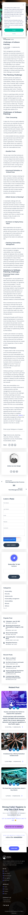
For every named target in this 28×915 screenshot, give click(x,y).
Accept (14, 30)
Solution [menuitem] (6, 891)
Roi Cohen (8, 634)
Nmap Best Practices (11, 642)
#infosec (11, 437)
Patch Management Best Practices (14, 482)
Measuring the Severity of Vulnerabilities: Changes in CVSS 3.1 (14, 627)
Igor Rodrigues (12, 429)
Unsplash (20, 429)
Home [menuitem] (5, 871)
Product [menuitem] (6, 889)
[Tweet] (12, 445)
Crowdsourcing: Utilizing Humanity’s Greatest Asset (13, 677)
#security (5, 437)
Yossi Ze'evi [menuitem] (7, 873)
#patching (17, 435)
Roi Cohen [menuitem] (6, 880)
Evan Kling (8, 659)
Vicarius (9, 795)
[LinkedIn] (6, 905)
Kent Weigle (7, 47)
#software (16, 437)
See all (5, 608)
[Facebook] (3, 905)
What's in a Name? (11, 658)
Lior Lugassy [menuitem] (7, 878)
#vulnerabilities (7, 440)
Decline (14, 33)
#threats (7, 603)
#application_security (8, 439)
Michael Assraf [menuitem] (7, 875)
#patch (14, 440)
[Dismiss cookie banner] (23, 5)
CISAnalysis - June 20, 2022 (13, 621)
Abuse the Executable (12, 632)
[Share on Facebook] (9, 445)
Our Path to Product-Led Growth (15, 662)
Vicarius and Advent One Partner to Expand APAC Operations (15, 671)
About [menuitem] (5, 893)
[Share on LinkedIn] (15, 445)
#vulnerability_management (12, 598)
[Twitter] (4, 905)
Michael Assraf (9, 640)
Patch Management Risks (16, 490)
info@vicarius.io (6, 899)
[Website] (8, 905)
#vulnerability (18, 439)
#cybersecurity (16, 47)
